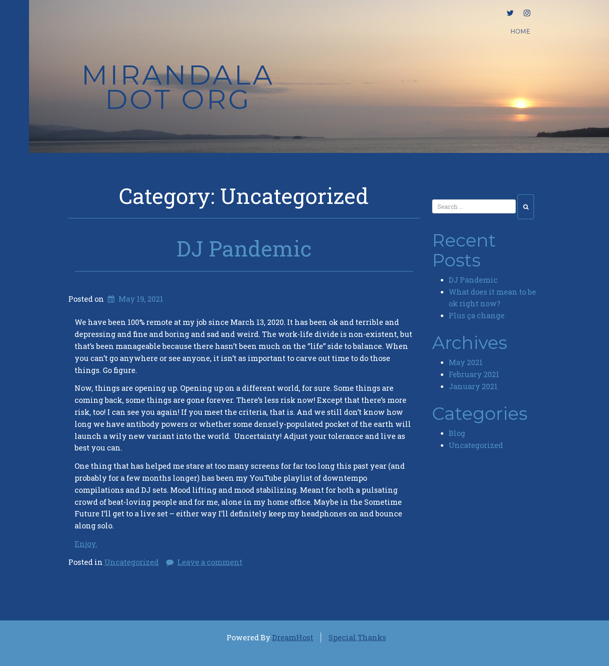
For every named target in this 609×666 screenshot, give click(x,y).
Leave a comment (209, 562)
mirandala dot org (177, 87)
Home (520, 31)
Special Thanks (357, 637)
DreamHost (292, 637)
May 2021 (466, 362)
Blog (457, 433)
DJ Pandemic (244, 248)
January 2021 (473, 386)
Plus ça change (477, 315)
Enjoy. (86, 544)
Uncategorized (131, 562)
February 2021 (474, 374)
